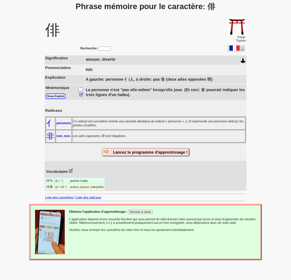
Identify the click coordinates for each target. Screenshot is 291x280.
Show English (55, 96)
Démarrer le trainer (140, 211)
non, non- (63, 136)
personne (63, 123)
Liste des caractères (59, 197)
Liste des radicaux (88, 197)
